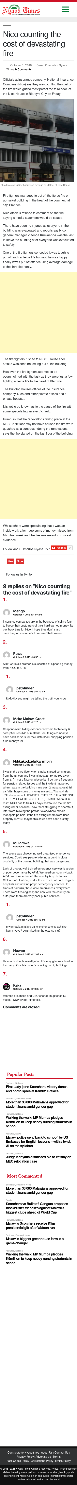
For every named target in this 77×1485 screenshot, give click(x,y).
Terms (57, 1457)
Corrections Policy (42, 1461)
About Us (47, 1452)
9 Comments (23, 69)
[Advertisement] (38, 312)
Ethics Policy (63, 1461)
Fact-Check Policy (18, 1461)
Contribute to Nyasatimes (24, 1452)
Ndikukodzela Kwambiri (32, 761)
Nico (20, 561)
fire (10, 561)
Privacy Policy (25, 1457)
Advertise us (43, 1457)
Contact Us (61, 1452)
